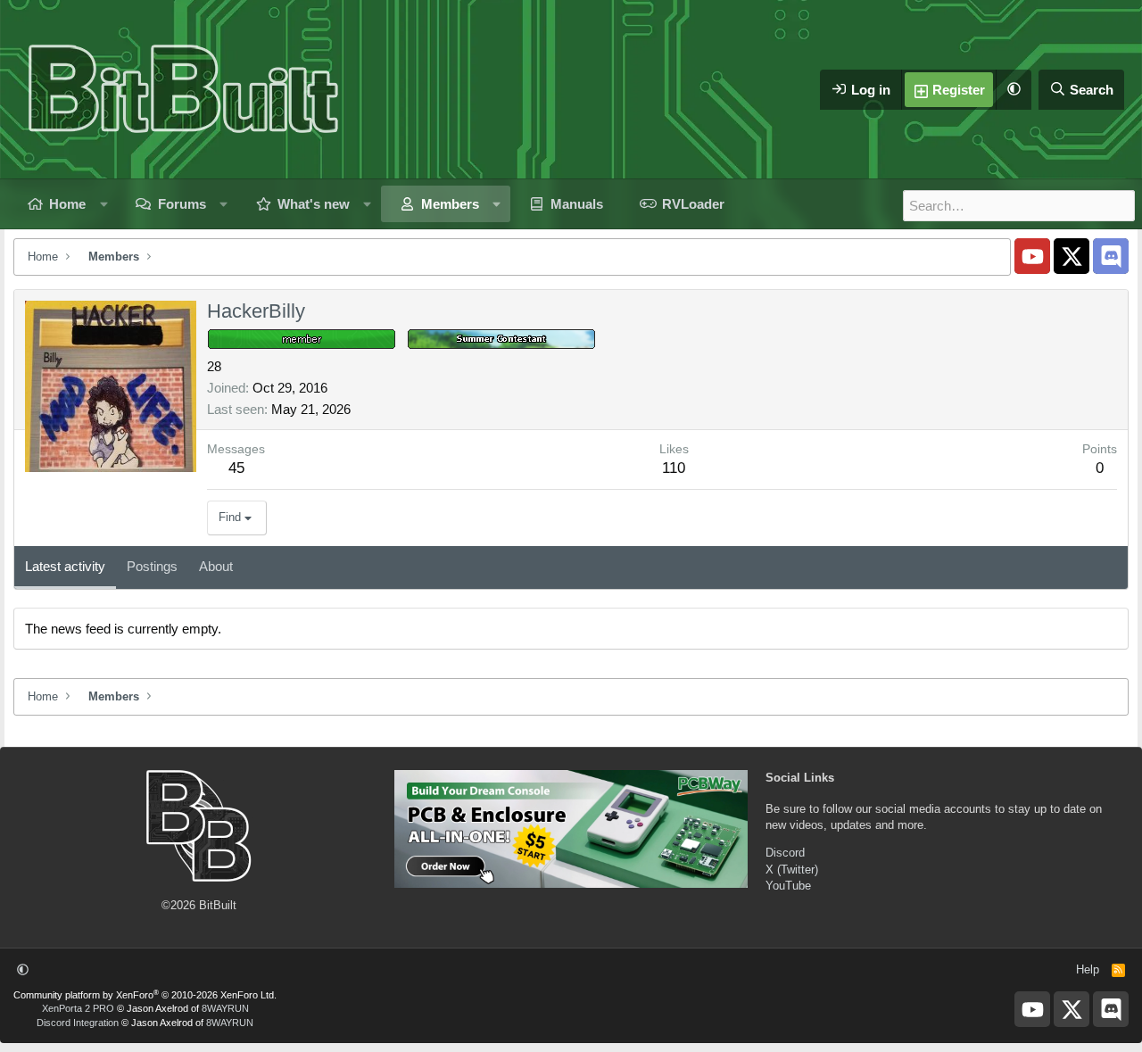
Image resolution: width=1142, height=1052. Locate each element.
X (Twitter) (791, 869)
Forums (182, 203)
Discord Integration (78, 1022)
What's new (313, 203)
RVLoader (693, 203)
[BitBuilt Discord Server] (1111, 256)
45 (236, 468)
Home (67, 203)
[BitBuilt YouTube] (1032, 256)
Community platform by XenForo (145, 995)
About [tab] (216, 566)
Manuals (576, 203)
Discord (785, 852)
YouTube (788, 885)
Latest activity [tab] (65, 566)
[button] (1013, 90)
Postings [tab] (152, 566)
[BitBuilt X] (1071, 256)
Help (1087, 969)
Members (450, 203)
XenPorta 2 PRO (78, 1008)
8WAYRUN (225, 1008)
